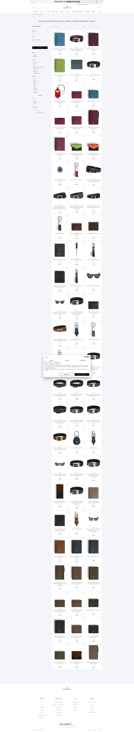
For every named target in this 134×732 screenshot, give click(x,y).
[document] (40, 69)
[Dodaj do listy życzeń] (67, 31)
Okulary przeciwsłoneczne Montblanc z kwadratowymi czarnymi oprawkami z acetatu (60, 313)
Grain (34, 86)
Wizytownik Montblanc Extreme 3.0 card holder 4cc (93, 50)
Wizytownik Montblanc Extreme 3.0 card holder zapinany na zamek (77, 154)
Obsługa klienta (58, 698)
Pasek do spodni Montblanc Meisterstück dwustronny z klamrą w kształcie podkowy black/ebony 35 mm (60, 207)
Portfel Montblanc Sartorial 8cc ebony (93, 233)
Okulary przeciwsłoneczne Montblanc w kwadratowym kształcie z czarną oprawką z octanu (93, 530)
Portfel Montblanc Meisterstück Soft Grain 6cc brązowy (77, 637)
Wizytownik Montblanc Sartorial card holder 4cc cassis (59, 154)
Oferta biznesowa (58, 714)
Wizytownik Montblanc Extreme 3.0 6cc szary (76, 76)
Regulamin (42, 717)
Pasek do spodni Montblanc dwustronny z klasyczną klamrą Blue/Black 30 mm (93, 395)
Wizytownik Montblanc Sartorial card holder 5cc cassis (76, 102)
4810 (34, 78)
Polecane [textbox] (84, 26)
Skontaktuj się (42, 707)
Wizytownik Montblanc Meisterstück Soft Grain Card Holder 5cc (77, 611)
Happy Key (35, 88)
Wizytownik (35, 71)
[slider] (32, 41)
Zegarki (61, 11)
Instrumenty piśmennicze (92, 712)
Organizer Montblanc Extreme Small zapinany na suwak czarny (60, 286)
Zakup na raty (58, 709)
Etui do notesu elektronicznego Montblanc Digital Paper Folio (93, 502)
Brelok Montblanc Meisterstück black (93, 259)
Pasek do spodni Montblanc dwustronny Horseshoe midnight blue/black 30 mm (60, 395)
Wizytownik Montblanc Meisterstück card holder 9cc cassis (60, 128)
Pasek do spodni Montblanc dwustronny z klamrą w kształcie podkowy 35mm (77, 50)
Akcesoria (87, 11)
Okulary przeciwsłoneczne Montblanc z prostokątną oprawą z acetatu (60, 475)
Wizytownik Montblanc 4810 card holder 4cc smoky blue (60, 50)
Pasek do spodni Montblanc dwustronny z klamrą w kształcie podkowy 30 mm (77, 475)
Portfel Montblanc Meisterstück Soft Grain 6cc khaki (60, 663)
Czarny (35, 109)
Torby (92, 704)
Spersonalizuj (66, 374)
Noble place (41, 698)
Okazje (99, 11)
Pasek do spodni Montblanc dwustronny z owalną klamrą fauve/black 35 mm (60, 449)
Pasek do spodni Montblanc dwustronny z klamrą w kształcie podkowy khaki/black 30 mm (93, 368)
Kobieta (35, 103)
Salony (42, 709)
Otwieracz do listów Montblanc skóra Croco (76, 260)
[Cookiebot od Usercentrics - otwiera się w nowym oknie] (84, 357)
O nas (42, 702)
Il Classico (35, 91)
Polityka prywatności (42, 714)
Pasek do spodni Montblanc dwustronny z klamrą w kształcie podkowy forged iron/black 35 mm (77, 207)
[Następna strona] (84, 675)
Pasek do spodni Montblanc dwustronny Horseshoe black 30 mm (77, 395)
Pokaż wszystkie (75, 702)
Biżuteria (68, 11)
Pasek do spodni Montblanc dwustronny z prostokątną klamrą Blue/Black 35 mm (93, 181)
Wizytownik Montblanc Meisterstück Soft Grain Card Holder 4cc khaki (93, 583)
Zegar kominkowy (37, 73)
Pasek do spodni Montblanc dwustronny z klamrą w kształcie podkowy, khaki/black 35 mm (93, 475)
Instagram (94, 729)
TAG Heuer (42, 11)
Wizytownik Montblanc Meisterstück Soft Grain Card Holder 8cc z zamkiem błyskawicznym (59, 584)
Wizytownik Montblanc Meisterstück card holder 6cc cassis (77, 128)
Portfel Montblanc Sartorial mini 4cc (93, 556)
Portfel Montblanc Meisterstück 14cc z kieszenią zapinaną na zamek (59, 502)
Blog (42, 704)
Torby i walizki (55, 11)
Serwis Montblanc (58, 712)
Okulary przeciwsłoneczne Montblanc (93, 285)
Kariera (42, 712)
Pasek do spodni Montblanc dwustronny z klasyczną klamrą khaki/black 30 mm (77, 421)
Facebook (88, 729)
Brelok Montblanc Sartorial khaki (93, 339)
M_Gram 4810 (36, 92)
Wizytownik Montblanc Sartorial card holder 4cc (59, 557)
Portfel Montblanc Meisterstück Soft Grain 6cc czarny (93, 637)
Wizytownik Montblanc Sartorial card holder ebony (76, 234)
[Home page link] (67, 7)
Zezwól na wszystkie (82, 374)
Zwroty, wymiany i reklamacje (58, 704)
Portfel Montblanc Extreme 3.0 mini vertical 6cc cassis (94, 128)
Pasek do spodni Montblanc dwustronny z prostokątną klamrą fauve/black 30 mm (60, 340)
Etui (34, 65)
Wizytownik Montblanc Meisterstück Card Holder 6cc (77, 663)
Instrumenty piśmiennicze (77, 11)
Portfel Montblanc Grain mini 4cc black (60, 259)
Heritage (35, 89)
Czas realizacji (58, 707)
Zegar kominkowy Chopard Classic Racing (60, 181)
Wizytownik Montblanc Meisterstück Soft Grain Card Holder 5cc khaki (60, 611)
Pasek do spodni (36, 68)
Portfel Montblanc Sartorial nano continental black (93, 313)
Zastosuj (39, 47)
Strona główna (34, 14)
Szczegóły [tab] (67, 360)
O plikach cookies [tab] (82, 360)
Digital (35, 83)
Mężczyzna (35, 102)
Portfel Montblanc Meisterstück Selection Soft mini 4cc (59, 637)
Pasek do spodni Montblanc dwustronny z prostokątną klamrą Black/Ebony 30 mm (93, 207)
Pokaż (96, 26)
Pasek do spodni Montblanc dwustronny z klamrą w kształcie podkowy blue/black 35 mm (60, 421)
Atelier (35, 80)
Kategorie (92, 698)
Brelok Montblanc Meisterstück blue (77, 285)
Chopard (35, 55)
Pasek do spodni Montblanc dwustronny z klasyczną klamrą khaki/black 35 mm (93, 421)
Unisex (35, 100)
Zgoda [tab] (51, 360)
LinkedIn (100, 729)
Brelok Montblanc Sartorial (59, 233)
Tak (34, 33)
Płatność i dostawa (58, 702)
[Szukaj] (46, 7)
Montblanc (35, 11)
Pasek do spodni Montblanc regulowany (93, 75)
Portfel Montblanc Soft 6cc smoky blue (93, 101)
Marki (48, 11)
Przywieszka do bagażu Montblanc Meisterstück (60, 102)
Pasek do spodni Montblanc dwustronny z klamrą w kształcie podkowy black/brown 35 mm (77, 313)
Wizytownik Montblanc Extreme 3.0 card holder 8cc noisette (93, 663)
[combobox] (40, 7)
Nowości (94, 11)
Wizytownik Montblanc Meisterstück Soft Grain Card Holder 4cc (77, 583)
